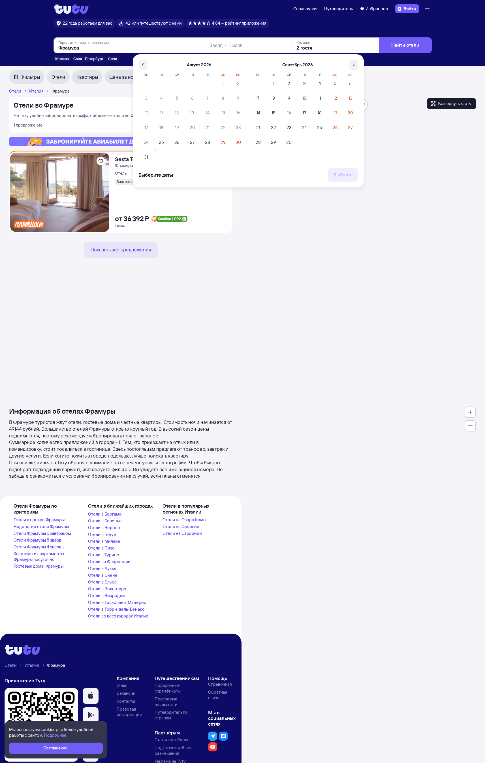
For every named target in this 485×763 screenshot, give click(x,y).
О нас (122, 685)
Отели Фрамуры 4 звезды (39, 547)
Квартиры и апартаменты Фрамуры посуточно (39, 556)
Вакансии (126, 693)
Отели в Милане (104, 541)
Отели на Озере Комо (184, 519)
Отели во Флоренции (109, 561)
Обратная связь (217, 694)
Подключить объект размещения (174, 750)
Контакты (126, 701)
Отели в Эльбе (102, 582)
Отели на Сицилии (181, 526)
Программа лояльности (166, 701)
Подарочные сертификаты (168, 688)
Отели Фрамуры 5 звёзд (37, 540)
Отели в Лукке (102, 568)
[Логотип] (71, 8)
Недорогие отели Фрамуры (41, 526)
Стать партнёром (171, 739)
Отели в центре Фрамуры (39, 519)
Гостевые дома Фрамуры (38, 566)
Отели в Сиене (102, 575)
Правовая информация (129, 711)
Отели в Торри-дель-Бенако (116, 609)
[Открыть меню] (428, 8)
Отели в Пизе (101, 548)
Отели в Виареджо (106, 595)
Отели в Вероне (104, 527)
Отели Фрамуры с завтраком (42, 533)
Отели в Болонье (105, 520)
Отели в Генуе (102, 534)
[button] (91, 696)
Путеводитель (338, 8)
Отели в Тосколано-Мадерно (117, 602)
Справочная (305, 8)
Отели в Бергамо (105, 514)
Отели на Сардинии (182, 533)
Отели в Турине (103, 554)
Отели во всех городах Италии (118, 616)
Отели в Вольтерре (107, 588)
